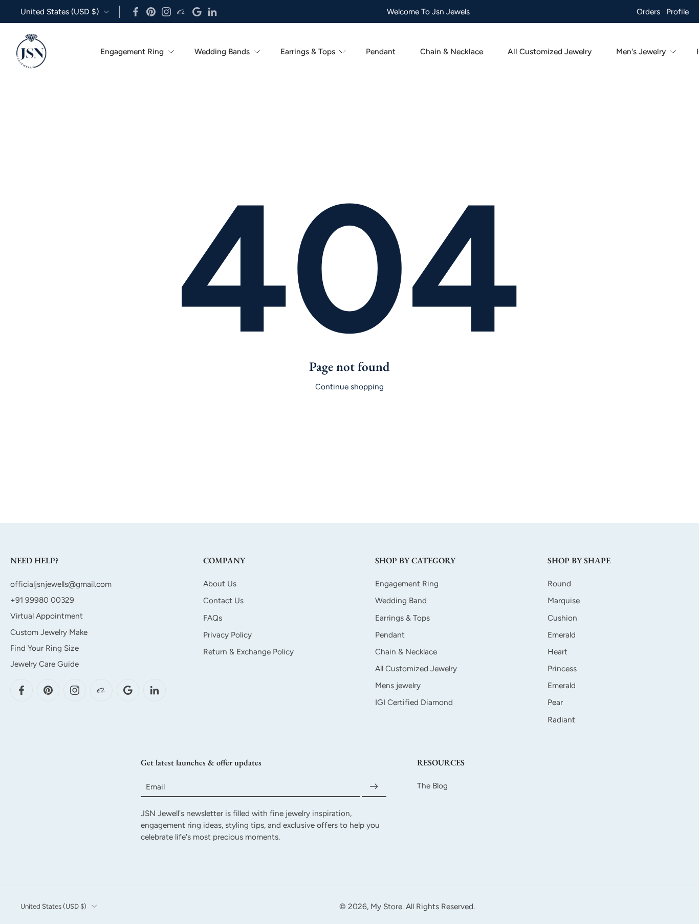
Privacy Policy (227, 635)
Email (155, 786)
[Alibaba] (181, 12)
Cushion (562, 617)
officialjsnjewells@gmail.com (61, 584)
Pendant (381, 52)
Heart (557, 651)
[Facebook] (135, 12)
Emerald (562, 635)
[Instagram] (166, 12)
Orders (648, 11)
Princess (562, 668)
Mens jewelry (398, 685)
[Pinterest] (151, 12)
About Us (219, 583)
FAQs (212, 617)
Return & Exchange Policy (248, 651)
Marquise (564, 600)
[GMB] (197, 12)
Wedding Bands (222, 52)
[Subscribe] (374, 786)
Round (559, 583)
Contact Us (223, 600)
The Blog (432, 785)
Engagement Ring (132, 52)
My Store (386, 906)
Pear (555, 702)
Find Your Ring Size (44, 648)
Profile (677, 11)
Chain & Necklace (451, 52)
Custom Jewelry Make (49, 631)
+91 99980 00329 (42, 600)
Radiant (561, 719)
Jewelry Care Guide (44, 664)
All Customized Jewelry (550, 52)
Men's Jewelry (641, 52)
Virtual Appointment (46, 616)
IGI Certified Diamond (414, 702)
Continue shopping (349, 386)
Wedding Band (401, 600)
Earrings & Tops (307, 52)
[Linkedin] (212, 12)
